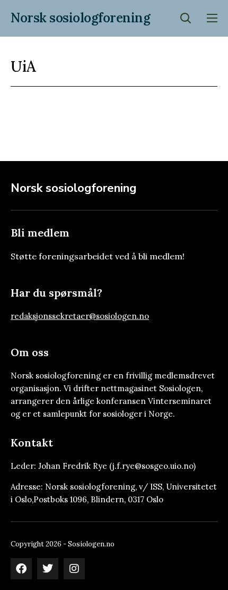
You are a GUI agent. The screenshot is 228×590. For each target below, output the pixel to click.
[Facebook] (21, 568)
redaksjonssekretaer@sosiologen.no (80, 316)
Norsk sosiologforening (80, 18)
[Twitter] (47, 568)
